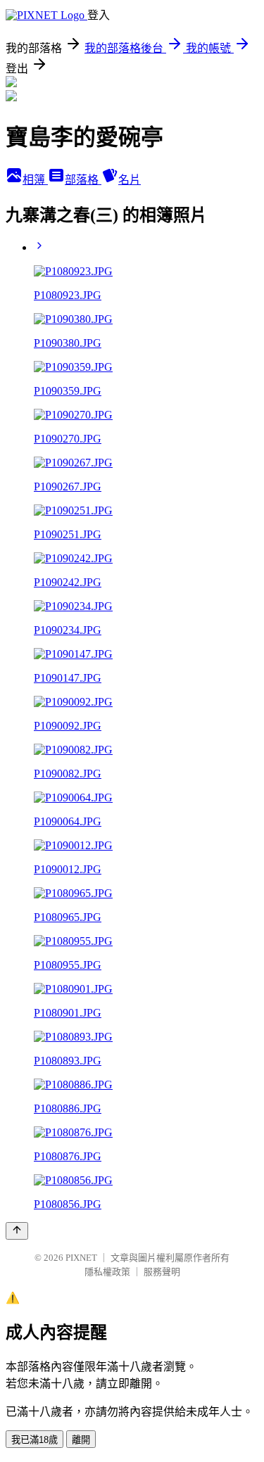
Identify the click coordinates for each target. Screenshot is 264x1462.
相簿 (35, 180)
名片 (129, 180)
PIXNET (81, 1257)
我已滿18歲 (34, 1440)
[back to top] (17, 1231)
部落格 (83, 180)
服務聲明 (162, 1271)
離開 (81, 1440)
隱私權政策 (107, 1271)
